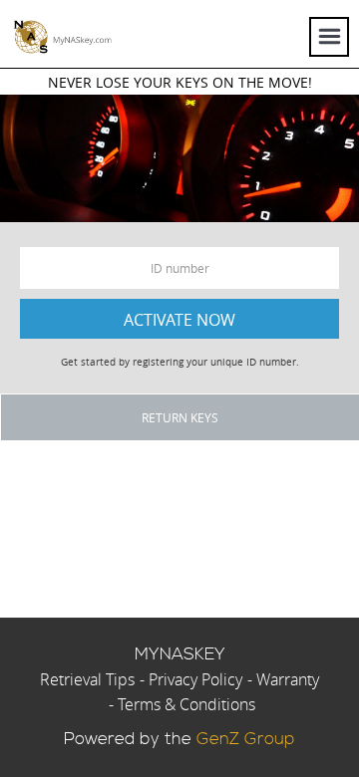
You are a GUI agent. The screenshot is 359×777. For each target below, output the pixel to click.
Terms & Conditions (186, 704)
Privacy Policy (195, 679)
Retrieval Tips (87, 679)
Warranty (287, 679)
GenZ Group (245, 739)
